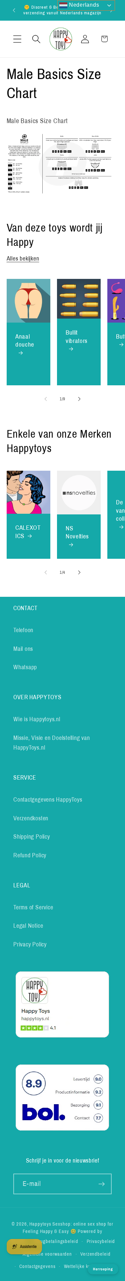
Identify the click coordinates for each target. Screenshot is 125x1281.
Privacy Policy (30, 944)
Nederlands (83, 5)
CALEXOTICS (28, 531)
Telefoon (23, 630)
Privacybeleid (101, 1241)
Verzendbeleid (95, 1254)
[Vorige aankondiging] (14, 10)
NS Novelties (77, 532)
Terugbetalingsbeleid (56, 1241)
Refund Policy (29, 855)
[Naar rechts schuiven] (79, 399)
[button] (17, 38)
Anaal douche (24, 340)
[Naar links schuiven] (45, 399)
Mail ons (23, 649)
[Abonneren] (101, 1184)
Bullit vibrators (77, 336)
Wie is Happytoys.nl (36, 719)
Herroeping (103, 1269)
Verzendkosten (30, 818)
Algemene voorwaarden (47, 1254)
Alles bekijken (23, 258)
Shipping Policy (31, 836)
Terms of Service (33, 907)
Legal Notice (28, 925)
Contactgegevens (37, 1266)
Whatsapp (25, 667)
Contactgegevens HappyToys (47, 799)
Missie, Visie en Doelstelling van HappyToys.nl (51, 743)
